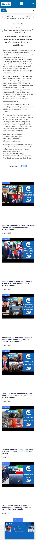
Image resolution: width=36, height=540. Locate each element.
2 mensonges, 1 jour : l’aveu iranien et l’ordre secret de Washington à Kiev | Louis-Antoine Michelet (17, 339)
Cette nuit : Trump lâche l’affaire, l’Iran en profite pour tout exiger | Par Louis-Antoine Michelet (17, 395)
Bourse (6, 30)
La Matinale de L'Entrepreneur (20, 30)
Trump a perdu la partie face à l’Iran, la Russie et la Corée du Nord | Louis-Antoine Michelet (17, 283)
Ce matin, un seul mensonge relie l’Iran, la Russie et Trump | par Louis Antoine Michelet (17, 451)
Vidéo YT (22, 32)
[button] (21, 3)
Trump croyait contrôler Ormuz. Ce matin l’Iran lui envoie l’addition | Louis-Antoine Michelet (18, 227)
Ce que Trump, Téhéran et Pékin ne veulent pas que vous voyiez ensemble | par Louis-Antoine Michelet (17, 507)
